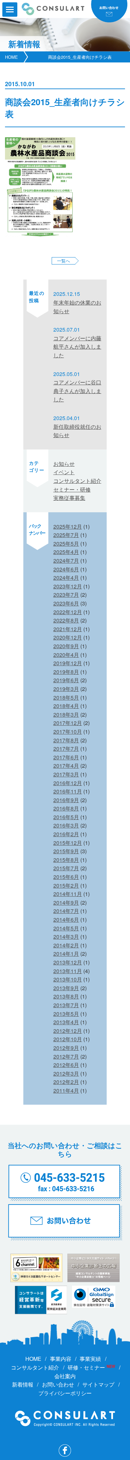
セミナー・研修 (72, 489)
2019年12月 (67, 663)
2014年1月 (66, 953)
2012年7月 (66, 1056)
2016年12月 (67, 783)
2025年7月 (66, 535)
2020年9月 (66, 646)
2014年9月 (66, 902)
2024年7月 (66, 560)
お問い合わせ (58, 1384)
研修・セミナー (86, 1367)
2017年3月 (66, 774)
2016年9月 (66, 800)
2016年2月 (66, 834)
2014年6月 (66, 919)
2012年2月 (66, 1082)
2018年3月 (66, 714)
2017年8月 (66, 740)
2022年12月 (67, 612)
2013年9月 (66, 988)
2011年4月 (66, 1090)
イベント (64, 472)
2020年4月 (66, 655)
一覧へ (63, 260)
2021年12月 (67, 629)
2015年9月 (66, 851)
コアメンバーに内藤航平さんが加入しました (77, 346)
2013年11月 (67, 971)
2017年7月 (66, 748)
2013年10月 (67, 979)
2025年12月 (67, 526)
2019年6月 (66, 680)
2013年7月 (66, 1005)
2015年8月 (66, 860)
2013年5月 (66, 1014)
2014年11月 (67, 894)
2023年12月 (67, 586)
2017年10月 (67, 731)
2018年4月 (66, 706)
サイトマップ (98, 1384)
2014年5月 (66, 928)
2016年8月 (66, 808)
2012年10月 (67, 1039)
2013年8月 (66, 996)
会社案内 (65, 1376)
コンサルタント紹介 (77, 481)
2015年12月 (67, 843)
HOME (11, 57)
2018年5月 (66, 697)
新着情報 (22, 1384)
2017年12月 (67, 723)
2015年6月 (66, 877)
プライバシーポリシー (65, 1393)
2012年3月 (66, 1073)
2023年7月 (66, 594)
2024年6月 (66, 569)
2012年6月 (66, 1065)
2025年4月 (66, 552)
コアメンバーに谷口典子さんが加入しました (77, 390)
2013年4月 (66, 1022)
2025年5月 (66, 543)
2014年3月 (66, 936)
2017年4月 (66, 765)
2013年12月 (67, 962)
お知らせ (64, 464)
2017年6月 (66, 757)
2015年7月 (66, 868)
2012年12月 (67, 1031)
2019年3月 (66, 689)
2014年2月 (66, 945)
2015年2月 (66, 885)
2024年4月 (66, 577)
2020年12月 (67, 637)
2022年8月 (66, 620)
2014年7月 (66, 911)
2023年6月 (66, 603)
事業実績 (90, 1358)
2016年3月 (66, 825)
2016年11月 (67, 791)
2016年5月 (66, 817)
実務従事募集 (69, 498)
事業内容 (60, 1358)
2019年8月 (66, 672)
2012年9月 (66, 1048)
